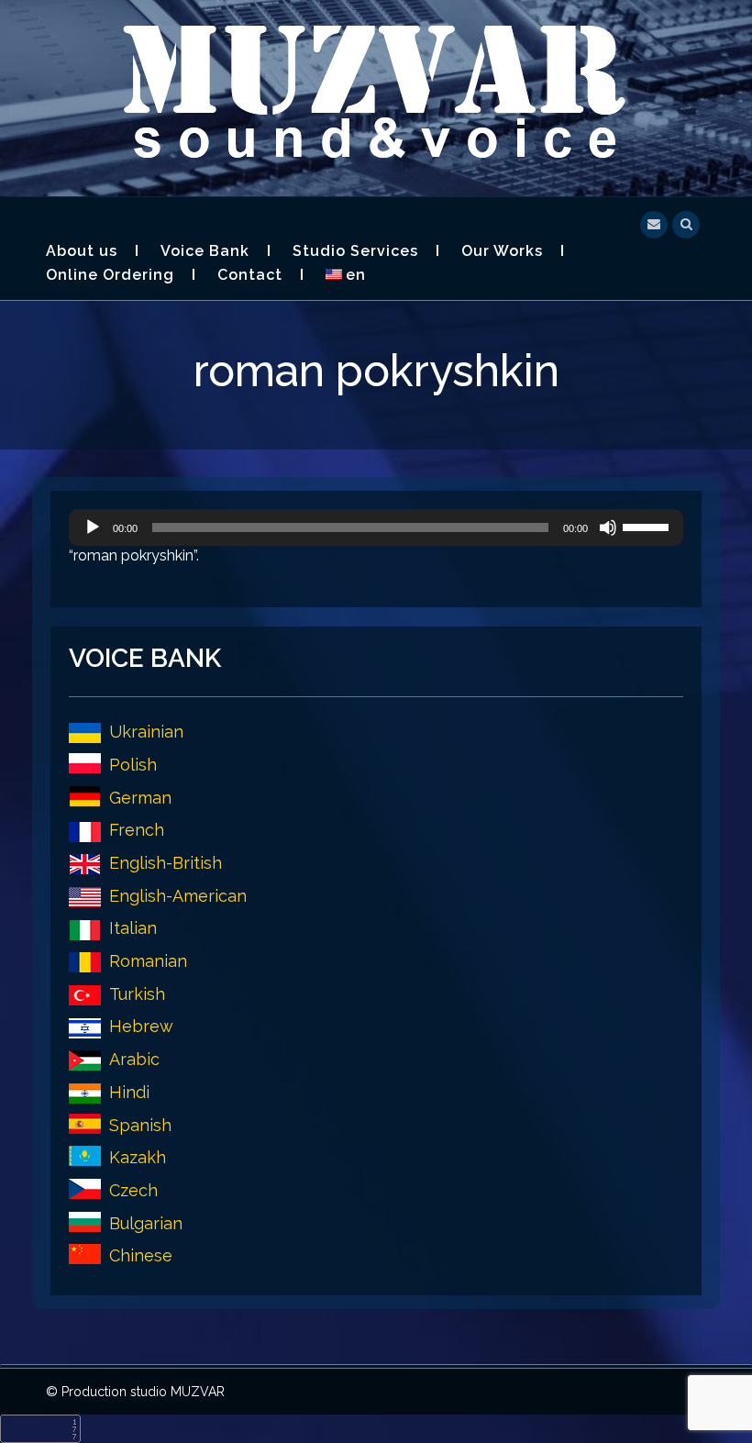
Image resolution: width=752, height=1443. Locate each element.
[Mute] (608, 527)
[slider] (648, 525)
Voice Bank (204, 251)
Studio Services (355, 251)
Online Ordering (110, 274)
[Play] (92, 527)
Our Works (502, 251)
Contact (249, 274)
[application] (376, 527)
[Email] (654, 222)
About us (81, 251)
